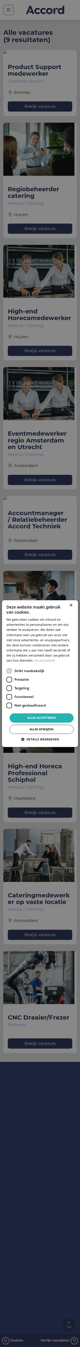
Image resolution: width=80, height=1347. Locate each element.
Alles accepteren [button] (41, 718)
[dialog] (40, 673)
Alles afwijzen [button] (42, 729)
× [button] (70, 605)
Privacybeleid (44, 661)
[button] (40, 739)
